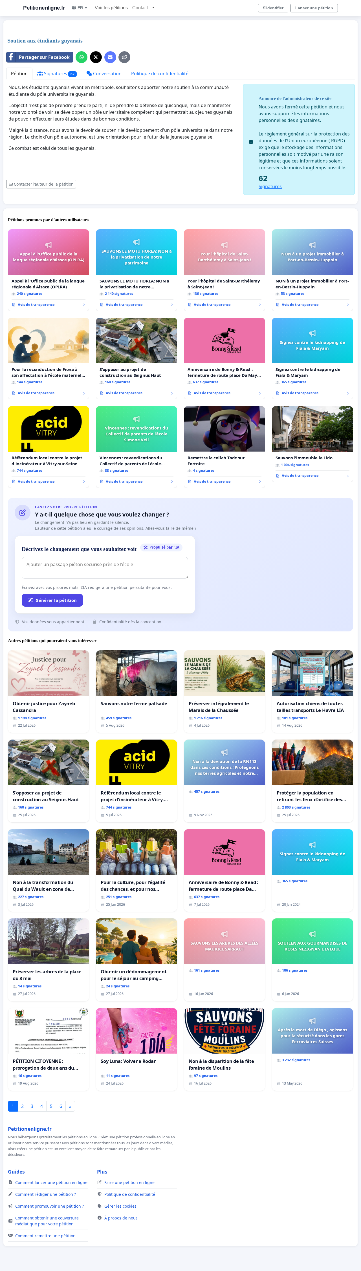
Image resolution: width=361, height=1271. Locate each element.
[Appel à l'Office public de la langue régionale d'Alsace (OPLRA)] (48, 270)
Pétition (19, 73)
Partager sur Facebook (44, 57)
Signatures (58, 73)
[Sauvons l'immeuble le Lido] (312, 444)
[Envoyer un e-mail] (110, 57)
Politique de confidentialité (159, 73)
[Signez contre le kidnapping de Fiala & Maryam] (312, 358)
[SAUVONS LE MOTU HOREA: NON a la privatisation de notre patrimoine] (136, 270)
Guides (16, 1171)
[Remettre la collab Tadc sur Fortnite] (224, 447)
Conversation (107, 73)
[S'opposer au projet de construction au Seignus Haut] (136, 358)
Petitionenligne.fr (44, 8)
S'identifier (273, 8)
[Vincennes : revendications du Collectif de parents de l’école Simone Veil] (136, 447)
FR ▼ (83, 7)
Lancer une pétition (314, 8)
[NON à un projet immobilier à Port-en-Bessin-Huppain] (312, 270)
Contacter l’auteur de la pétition (44, 184)
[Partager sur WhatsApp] (81, 57)
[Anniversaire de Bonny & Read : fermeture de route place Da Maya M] (224, 358)
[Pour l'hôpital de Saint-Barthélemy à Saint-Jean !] (224, 270)
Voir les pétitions (111, 7)
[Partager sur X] (96, 57)
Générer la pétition (56, 600)
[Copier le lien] (124, 57)
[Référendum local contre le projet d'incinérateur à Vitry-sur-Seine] (48, 447)
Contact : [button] (141, 7)
